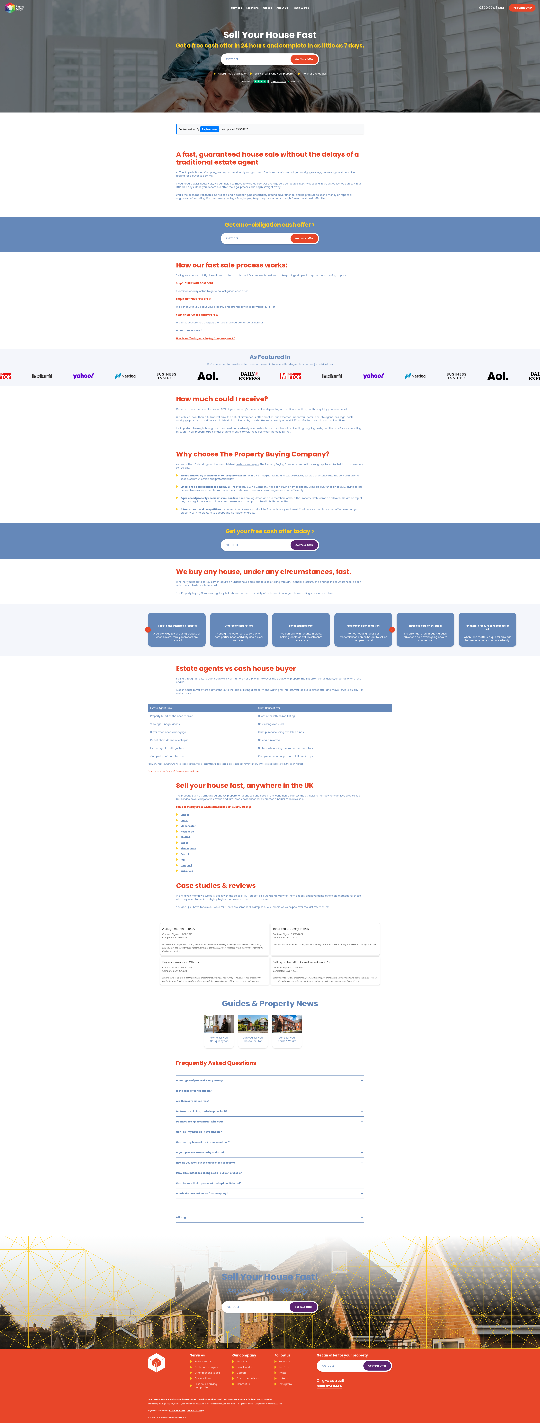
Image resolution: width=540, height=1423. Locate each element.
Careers (241, 1372)
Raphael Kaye (209, 129)
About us (242, 1361)
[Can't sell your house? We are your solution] (287, 1031)
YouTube (284, 1367)
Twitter (283, 1372)
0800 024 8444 (491, 8)
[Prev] (148, 630)
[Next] (392, 630)
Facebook (285, 1361)
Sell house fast (203, 1361)
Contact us (243, 1384)
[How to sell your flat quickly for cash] (219, 1031)
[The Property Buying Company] (14, 8)
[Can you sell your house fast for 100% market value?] (253, 1031)
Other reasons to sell (207, 1372)
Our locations (203, 1378)
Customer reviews (248, 1378)
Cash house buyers (206, 1367)
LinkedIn (284, 1378)
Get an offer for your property (342, 1355)
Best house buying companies (206, 1385)
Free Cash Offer (522, 8)
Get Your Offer (304, 59)
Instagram (285, 1384)
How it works (244, 1367)
